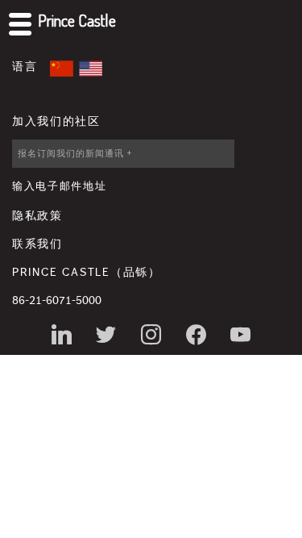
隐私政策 (37, 216)
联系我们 (37, 244)
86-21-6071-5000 (56, 301)
